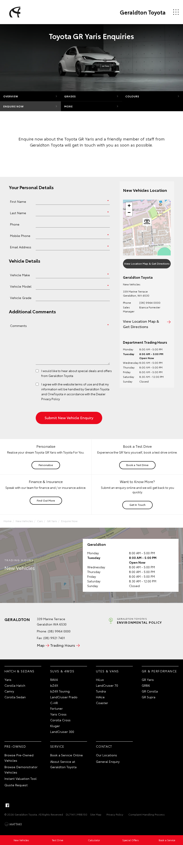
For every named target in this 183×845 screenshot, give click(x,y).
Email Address (20, 247)
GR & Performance (159, 671)
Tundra (101, 691)
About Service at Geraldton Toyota (63, 764)
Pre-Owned (15, 746)
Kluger (55, 726)
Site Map (95, 814)
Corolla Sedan (15, 697)
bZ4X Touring (60, 691)
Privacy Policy (114, 814)
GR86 (146, 685)
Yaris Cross (58, 714)
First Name (18, 201)
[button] (147, 223)
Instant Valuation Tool (20, 778)
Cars (40, 521)
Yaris (7, 679)
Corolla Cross (60, 720)
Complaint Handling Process (146, 814)
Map (40, 645)
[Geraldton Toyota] (14, 12)
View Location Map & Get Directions (147, 263)
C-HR (54, 703)
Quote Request (16, 785)
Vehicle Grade (20, 297)
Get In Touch (137, 504)
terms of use (83, 384)
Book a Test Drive (137, 465)
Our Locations (106, 755)
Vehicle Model (20, 286)
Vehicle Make (20, 275)
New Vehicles (24, 521)
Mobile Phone (20, 235)
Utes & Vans (107, 671)
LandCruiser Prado (63, 697)
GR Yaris (52, 521)
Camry (9, 691)
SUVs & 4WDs (62, 671)
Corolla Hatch (14, 685)
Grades (70, 96)
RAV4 (54, 679)
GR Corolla (150, 691)
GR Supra (148, 697)
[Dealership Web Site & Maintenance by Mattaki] (13, 824)
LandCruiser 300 (62, 731)
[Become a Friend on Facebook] (7, 805)
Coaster (102, 703)
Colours (132, 96)
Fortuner (56, 708)
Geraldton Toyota (143, 12)
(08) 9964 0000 (149, 302)
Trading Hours (62, 645)
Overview (10, 96)
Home (8, 521)
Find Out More (46, 500)
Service (57, 746)
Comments (18, 325)
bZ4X (54, 685)
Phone (14, 224)
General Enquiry (108, 761)
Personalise (46, 465)
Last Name (18, 213)
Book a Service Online (66, 755)
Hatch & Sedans (19, 671)
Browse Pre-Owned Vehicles (18, 758)
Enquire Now (13, 106)
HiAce (100, 697)
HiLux (100, 679)
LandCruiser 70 (107, 685)
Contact (104, 746)
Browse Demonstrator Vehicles (20, 769)
